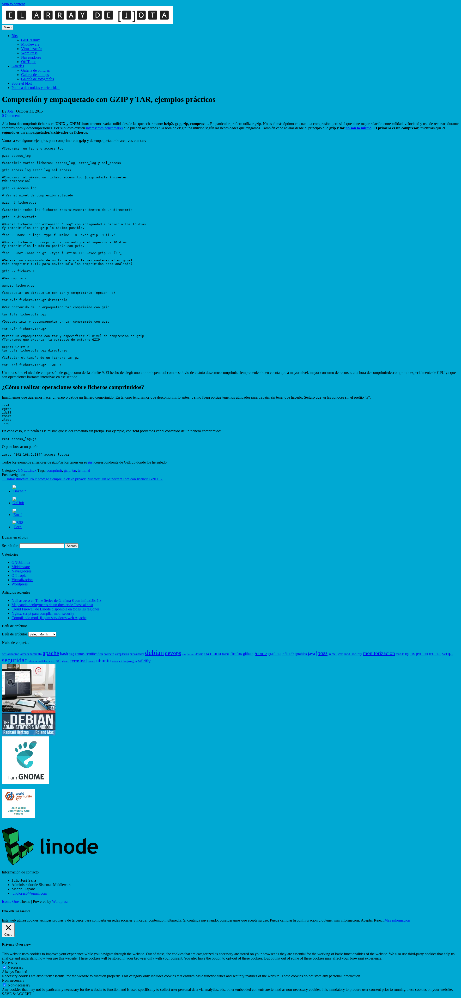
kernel (332, 654)
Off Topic (28, 62)
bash (64, 653)
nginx (410, 653)
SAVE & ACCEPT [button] (16, 994)
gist (90, 462)
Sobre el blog (22, 83)
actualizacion (10, 654)
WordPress (29, 53)
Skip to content (13, 4)
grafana (274, 653)
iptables (301, 654)
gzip (67, 470)
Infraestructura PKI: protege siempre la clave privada (44, 479)
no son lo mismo (358, 128)
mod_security (353, 654)
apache (51, 653)
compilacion (122, 654)
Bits (15, 36)
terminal (84, 470)
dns (184, 654)
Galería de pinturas (35, 70)
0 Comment (11, 115)
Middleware (30, 44)
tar (74, 470)
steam (65, 661)
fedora (225, 654)
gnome (260, 653)
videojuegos (128, 661)
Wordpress (20, 584)
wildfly (144, 661)
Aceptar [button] (367, 920)
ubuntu (103, 660)
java (311, 653)
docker (190, 654)
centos (80, 654)
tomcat (91, 661)
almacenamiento (31, 654)
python (422, 653)
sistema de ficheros (39, 661)
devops (173, 653)
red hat (435, 653)
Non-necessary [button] (13, 980)
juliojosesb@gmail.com (29, 893)
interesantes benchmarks (104, 128)
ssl (58, 661)
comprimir (54, 470)
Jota (10, 111)
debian (154, 652)
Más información (397, 920)
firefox (236, 653)
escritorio (212, 653)
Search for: (10, 546)
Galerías (18, 66)
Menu (8, 27)
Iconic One (10, 901)
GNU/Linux (30, 40)
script (447, 653)
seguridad (15, 660)
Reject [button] (378, 920)
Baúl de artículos (14, 634)
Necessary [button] (10, 962)
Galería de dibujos (35, 75)
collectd (109, 654)
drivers (199, 654)
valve (115, 661)
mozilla (400, 654)
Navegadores (31, 57)
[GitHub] (18, 503)
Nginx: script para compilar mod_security (43, 613)
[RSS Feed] (17, 527)
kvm (340, 654)
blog (71, 654)
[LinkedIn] (19, 491)
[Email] (17, 515)
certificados (94, 654)
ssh (53, 661)
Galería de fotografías (37, 79)
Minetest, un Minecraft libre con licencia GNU (125, 479)
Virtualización (31, 49)
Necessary (15, 967)
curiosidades (137, 654)
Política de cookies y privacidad (36, 88)
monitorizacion (379, 653)
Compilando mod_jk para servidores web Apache (49, 618)
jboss (322, 653)
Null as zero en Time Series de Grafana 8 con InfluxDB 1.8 (57, 600)
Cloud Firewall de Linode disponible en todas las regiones (55, 609)
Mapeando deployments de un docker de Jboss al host (52, 605)
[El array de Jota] (87, 22)
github (248, 654)
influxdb (288, 654)
